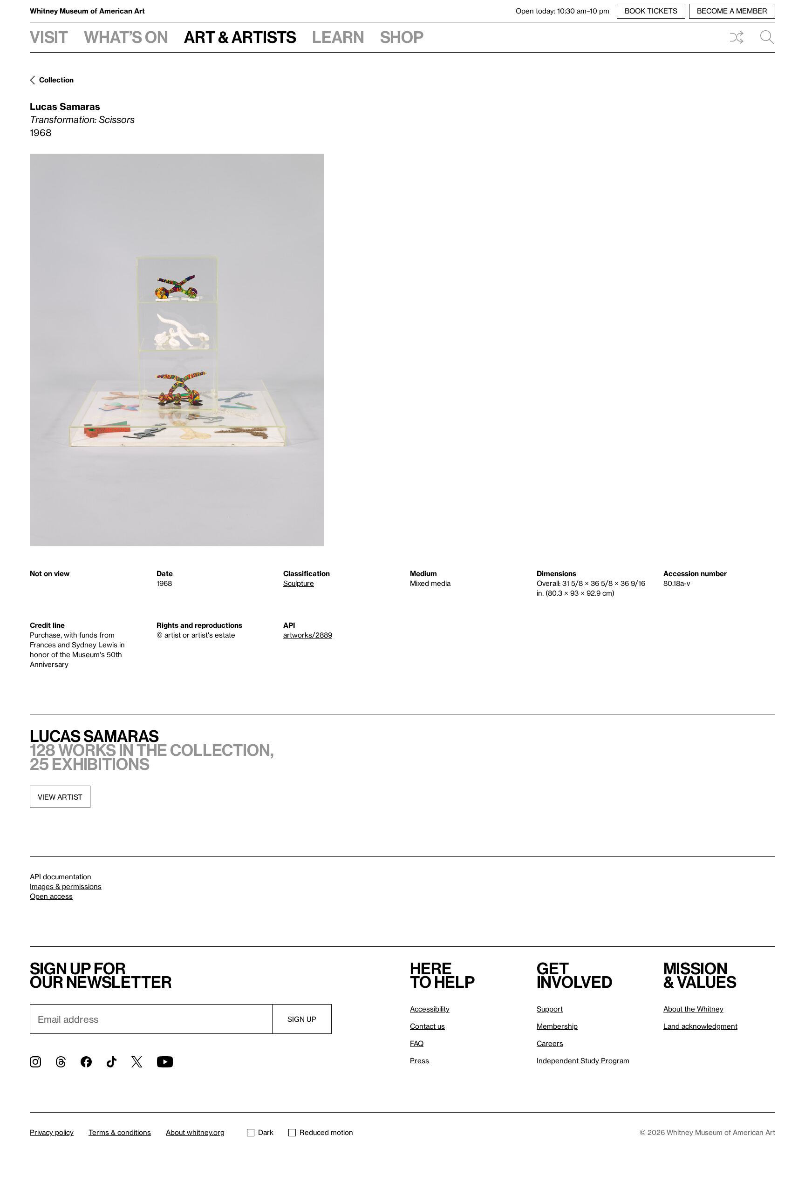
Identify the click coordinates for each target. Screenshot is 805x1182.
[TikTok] (111, 1062)
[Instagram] (35, 1062)
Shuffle (736, 37)
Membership (557, 1026)
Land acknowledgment (700, 1026)
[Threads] (60, 1062)
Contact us (427, 1026)
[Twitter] (137, 1062)
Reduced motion (326, 1132)
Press (419, 1060)
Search (763, 37)
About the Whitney (693, 1009)
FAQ (416, 1043)
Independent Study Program (583, 1060)
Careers (550, 1043)
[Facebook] (86, 1062)
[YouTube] (165, 1062)
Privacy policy (52, 1132)
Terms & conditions (120, 1132)
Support (550, 1009)
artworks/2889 (307, 635)
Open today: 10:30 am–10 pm (562, 11)
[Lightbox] (177, 350)
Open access (51, 896)
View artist (60, 797)
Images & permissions (66, 886)
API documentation (60, 876)
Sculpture (298, 583)
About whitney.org (195, 1132)
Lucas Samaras (65, 106)
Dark (265, 1132)
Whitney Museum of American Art (87, 11)
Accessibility (430, 1009)
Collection (56, 79)
